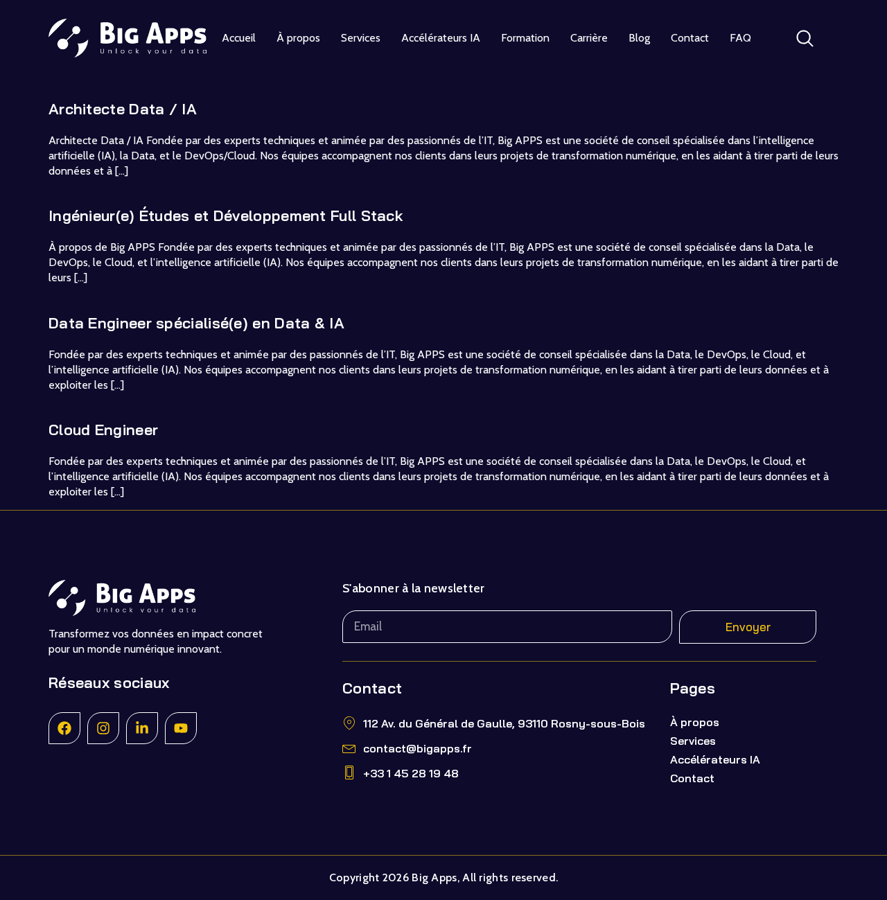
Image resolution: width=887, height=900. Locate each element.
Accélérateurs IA (440, 37)
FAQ (740, 37)
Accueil (239, 37)
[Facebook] (64, 728)
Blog (639, 37)
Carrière (589, 37)
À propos (298, 37)
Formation (525, 37)
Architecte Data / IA (123, 108)
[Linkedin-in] (142, 728)
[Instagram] (103, 728)
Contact (690, 37)
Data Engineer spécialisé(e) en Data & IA (196, 323)
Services (360, 37)
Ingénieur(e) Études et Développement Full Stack (226, 215)
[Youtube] (181, 728)
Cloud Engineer (103, 429)
